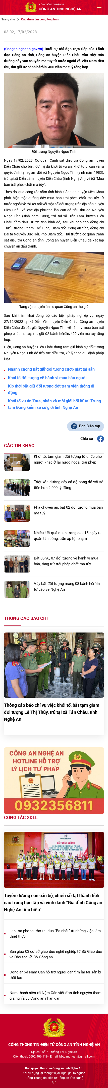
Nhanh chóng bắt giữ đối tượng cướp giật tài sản (51, 369)
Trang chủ (8, 19)
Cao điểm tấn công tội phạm (40, 19)
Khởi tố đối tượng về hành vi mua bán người (47, 377)
